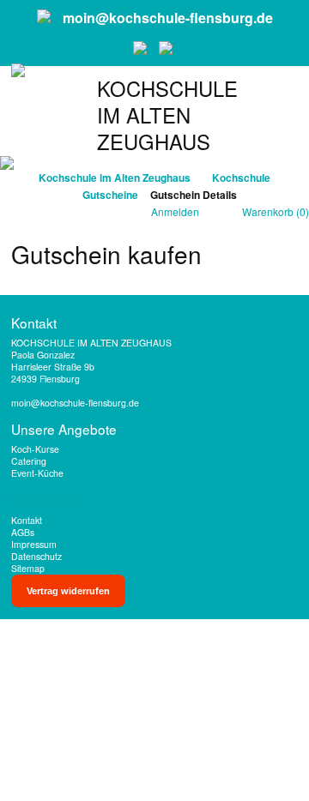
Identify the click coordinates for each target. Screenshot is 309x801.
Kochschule (241, 177)
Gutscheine (110, 194)
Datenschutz (36, 556)
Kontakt (26, 520)
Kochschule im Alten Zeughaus (115, 177)
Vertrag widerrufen (68, 591)
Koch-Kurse (35, 449)
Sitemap (28, 568)
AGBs (22, 532)
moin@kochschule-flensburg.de (168, 17)
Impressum (34, 544)
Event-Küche (37, 473)
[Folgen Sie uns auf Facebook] (141, 48)
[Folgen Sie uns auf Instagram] (167, 48)
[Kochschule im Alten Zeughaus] (18, 108)
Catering (28, 461)
